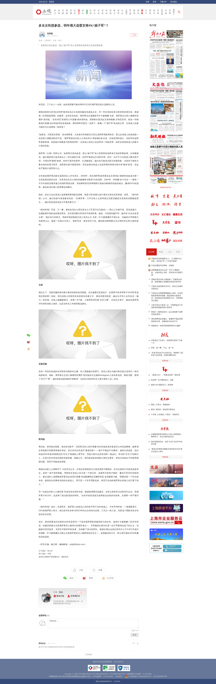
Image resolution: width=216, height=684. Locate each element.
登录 (154, 2)
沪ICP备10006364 (85, 674)
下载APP (163, 2)
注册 (147, 2)
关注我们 (173, 2)
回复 (133, 643)
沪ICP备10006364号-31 (101, 674)
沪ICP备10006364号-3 (118, 674)
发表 (135, 635)
